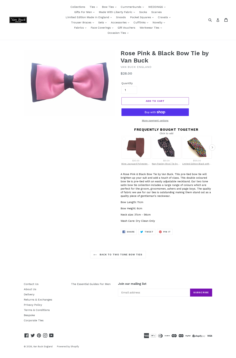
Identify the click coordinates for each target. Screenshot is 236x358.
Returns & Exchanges (38, 299)
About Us (30, 289)
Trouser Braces (81, 22)
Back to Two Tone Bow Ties (120, 254)
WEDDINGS (156, 6)
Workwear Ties (150, 27)
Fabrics (79, 27)
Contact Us (31, 284)
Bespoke (29, 315)
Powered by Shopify (68, 346)
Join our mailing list (132, 283)
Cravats (163, 17)
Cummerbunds (131, 6)
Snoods (121, 17)
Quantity (127, 83)
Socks (143, 12)
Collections (77, 6)
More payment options (155, 120)
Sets (101, 22)
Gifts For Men (83, 12)
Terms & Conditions (37, 310)
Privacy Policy (33, 304)
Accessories (119, 22)
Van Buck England (43, 346)
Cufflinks (140, 22)
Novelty (158, 22)
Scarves (156, 12)
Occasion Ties (117, 32)
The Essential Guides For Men (91, 284)
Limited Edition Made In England (88, 17)
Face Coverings (101, 27)
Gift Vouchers (126, 27)
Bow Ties (108, 6)
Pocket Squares (141, 17)
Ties (92, 6)
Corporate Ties (34, 320)
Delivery (29, 294)
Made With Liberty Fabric (116, 12)
